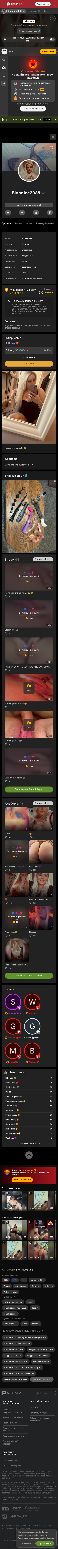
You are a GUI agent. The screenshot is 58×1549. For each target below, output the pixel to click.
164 (35, 935)
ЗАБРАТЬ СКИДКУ (22, 1180)
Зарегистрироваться (33, 108)
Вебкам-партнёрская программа (39, 1419)
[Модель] (53, 137)
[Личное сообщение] (50, 212)
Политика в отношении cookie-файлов (36, 1538)
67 (34, 837)
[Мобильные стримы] (23, 1280)
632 (10, 837)
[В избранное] (4, 51)
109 (35, 870)
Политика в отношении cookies (13, 1429)
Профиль (6, 223)
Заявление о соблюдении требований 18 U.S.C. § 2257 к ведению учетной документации (26, 1527)
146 (10, 903)
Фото (48, 11)
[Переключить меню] (3, 4)
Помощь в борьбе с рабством (12, 1442)
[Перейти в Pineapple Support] (5, 1516)
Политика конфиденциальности (12, 1411)
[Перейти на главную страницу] (18, 4)
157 (10, 968)
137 (35, 903)
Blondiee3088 (24, 1269)
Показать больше (28, 1143)
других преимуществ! (37, 104)
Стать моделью (37, 1408)
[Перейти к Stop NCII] (19, 1516)
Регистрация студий (38, 1413)
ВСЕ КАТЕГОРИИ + (41, 1379)
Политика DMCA (10, 1423)
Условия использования (13, 1418)
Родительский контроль (13, 1436)
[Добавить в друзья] (36, 212)
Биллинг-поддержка (12, 1466)
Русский (43, 1393)
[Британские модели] (6, 1280)
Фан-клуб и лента (45, 223)
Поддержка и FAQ (11, 1460)
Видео (35, 11)
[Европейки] (15, 1280)
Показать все (42, 559)
